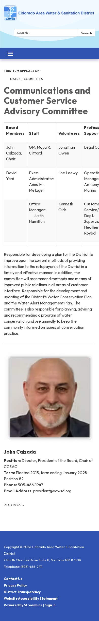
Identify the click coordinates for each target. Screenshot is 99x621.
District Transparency (22, 592)
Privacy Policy (15, 585)
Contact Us (13, 579)
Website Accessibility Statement (31, 598)
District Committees (26, 79)
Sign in (50, 605)
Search (86, 33)
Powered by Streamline (23, 605)
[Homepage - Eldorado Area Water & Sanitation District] (49, 15)
